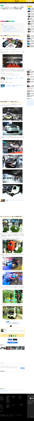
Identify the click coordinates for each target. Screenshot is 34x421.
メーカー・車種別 (27, 2)
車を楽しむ (11, 2)
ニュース (4, 2)
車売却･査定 (7, 400)
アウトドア (13, 397)
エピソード (32, 101)
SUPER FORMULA (8, 406)
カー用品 (14, 2)
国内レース (7, 407)
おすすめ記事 (28, 101)
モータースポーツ (20, 2)
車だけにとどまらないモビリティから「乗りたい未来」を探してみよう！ (11, 31)
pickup (30, 105)
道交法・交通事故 (8, 401)
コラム (28, 105)
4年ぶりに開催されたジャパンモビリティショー (8, 25)
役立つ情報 (7, 402)
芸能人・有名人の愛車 (29, 102)
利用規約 (24, 369)
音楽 (0, 407)
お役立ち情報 (7, 2)
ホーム (1, 2)
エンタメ (16, 2)
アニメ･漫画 (1, 406)
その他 (30, 2)
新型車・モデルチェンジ (2, 397)
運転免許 (7, 397)
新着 (32, 105)
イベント (24, 2)
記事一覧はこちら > (6, 332)
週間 (29, 6)
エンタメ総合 (1, 408)
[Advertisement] (12, 15)
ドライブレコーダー (20, 397)
